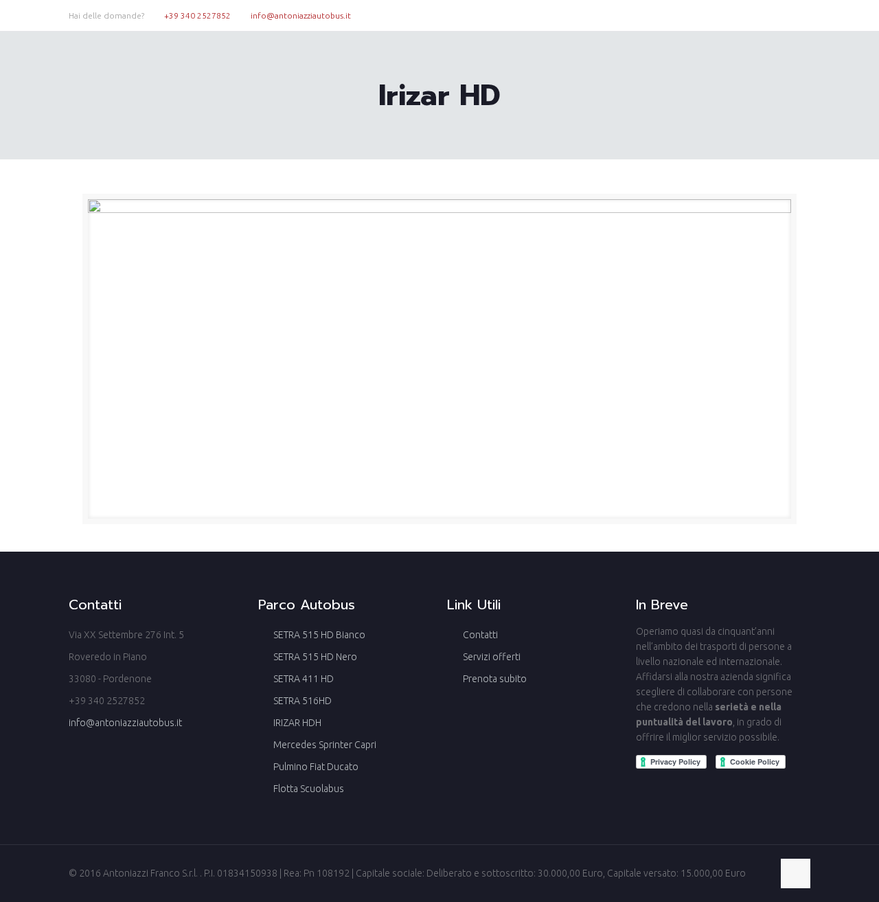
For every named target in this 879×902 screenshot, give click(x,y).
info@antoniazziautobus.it (301, 15)
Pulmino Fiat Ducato (315, 766)
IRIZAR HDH (297, 722)
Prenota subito (495, 678)
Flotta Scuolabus (308, 788)
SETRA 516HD (302, 700)
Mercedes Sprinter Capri (324, 744)
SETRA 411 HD (303, 678)
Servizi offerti (492, 656)
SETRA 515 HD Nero (315, 656)
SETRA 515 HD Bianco (319, 634)
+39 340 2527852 (197, 15)
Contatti (480, 634)
